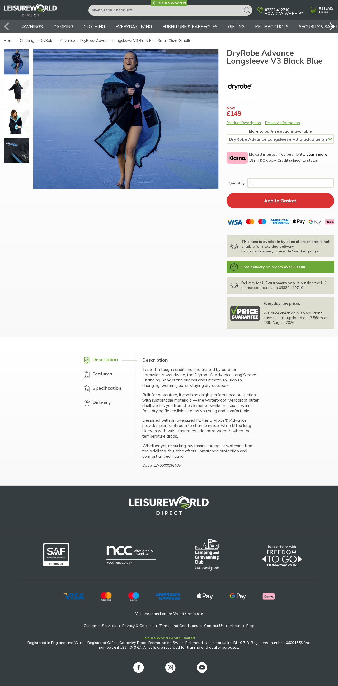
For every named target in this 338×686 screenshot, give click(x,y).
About (235, 625)
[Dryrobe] (280, 86)
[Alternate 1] (16, 121)
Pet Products (271, 26)
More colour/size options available (280, 131)
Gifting (236, 26)
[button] (330, 26)
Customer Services (100, 625)
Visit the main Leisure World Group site (169, 613)
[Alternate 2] (16, 150)
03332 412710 (291, 287)
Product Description (244, 122)
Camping (63, 26)
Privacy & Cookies (137, 625)
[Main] (16, 91)
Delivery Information (282, 122)
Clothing (94, 26)
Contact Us (214, 625)
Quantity (237, 183)
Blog (250, 625)
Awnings (32, 26)
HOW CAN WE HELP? (284, 11)
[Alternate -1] (16, 62)
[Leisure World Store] (43, 12)
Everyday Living (133, 26)
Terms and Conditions (178, 625)
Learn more (316, 154)
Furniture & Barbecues (190, 26)
